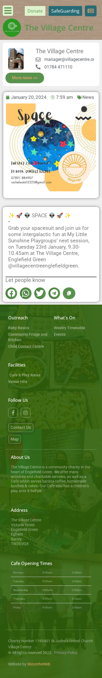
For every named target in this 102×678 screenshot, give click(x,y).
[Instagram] (25, 413)
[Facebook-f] (13, 413)
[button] (11, 293)
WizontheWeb (38, 664)
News (88, 97)
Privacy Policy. (66, 652)
